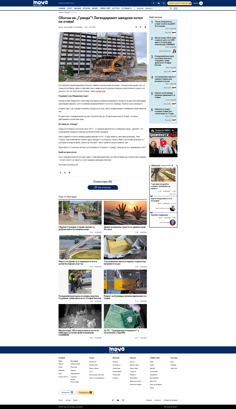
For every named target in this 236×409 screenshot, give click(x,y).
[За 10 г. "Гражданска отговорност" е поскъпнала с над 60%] (125, 316)
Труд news (168, 32)
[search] (171, 8)
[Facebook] (153, 3)
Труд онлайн (68, 27)
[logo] (40, 3)
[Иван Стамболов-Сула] (173, 208)
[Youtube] (158, 3)
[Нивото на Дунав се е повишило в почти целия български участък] (80, 247)
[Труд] (117, 350)
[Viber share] (140, 27)
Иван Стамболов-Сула (162, 208)
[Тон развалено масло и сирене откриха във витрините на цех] (125, 247)
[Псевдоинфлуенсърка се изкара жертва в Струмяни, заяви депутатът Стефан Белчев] (80, 282)
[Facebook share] (136, 27)
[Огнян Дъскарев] (173, 223)
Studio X (175, 407)
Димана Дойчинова (165, 51)
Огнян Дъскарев (164, 222)
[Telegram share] (145, 27)
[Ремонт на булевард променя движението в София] (125, 282)
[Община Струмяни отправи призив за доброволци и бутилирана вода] (80, 213)
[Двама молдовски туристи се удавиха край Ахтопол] (125, 213)
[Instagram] (164, 3)
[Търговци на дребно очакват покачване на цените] (163, 175)
